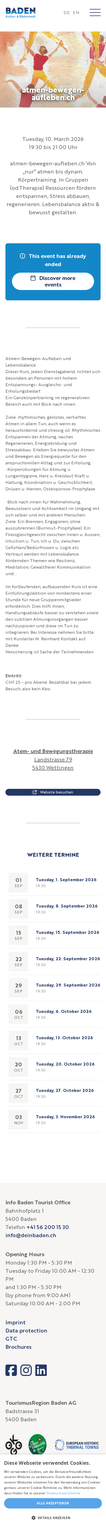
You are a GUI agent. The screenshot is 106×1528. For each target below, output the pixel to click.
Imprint (15, 1322)
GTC (11, 1338)
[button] (53, 1518)
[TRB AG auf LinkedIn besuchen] (41, 1370)
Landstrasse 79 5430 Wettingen (53, 759)
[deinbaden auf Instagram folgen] (26, 1370)
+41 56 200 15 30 (47, 1227)
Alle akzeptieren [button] (53, 1503)
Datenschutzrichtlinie (63, 1493)
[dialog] (53, 1491)
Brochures (18, 1346)
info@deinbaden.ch (30, 1235)
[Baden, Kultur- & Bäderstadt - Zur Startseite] (20, 12)
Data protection (26, 1330)
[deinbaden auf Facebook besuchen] (11, 1370)
